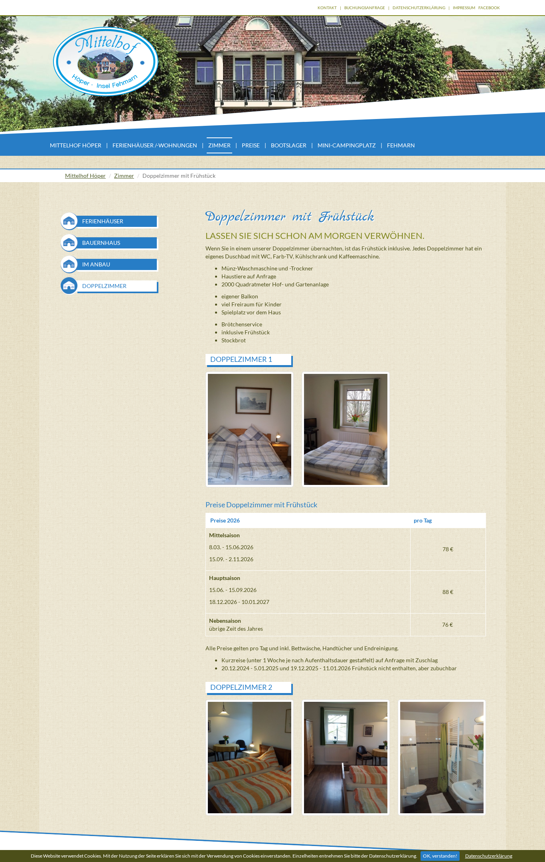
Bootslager (288, 145)
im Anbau (96, 264)
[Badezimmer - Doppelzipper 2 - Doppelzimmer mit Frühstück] (442, 757)
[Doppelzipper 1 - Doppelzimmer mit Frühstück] (249, 429)
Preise (251, 145)
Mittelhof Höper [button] (75, 145)
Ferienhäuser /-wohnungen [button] (155, 145)
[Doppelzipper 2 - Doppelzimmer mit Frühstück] (249, 757)
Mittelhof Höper (85, 175)
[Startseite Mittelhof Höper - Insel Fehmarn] (106, 61)
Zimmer (124, 175)
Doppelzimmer (104, 285)
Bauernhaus (101, 242)
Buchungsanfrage (364, 7)
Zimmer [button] (219, 145)
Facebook (489, 7)
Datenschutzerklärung (488, 856)
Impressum (464, 7)
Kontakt (327, 7)
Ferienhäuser (102, 221)
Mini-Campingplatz (347, 145)
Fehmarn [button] (401, 145)
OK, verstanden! (440, 856)
